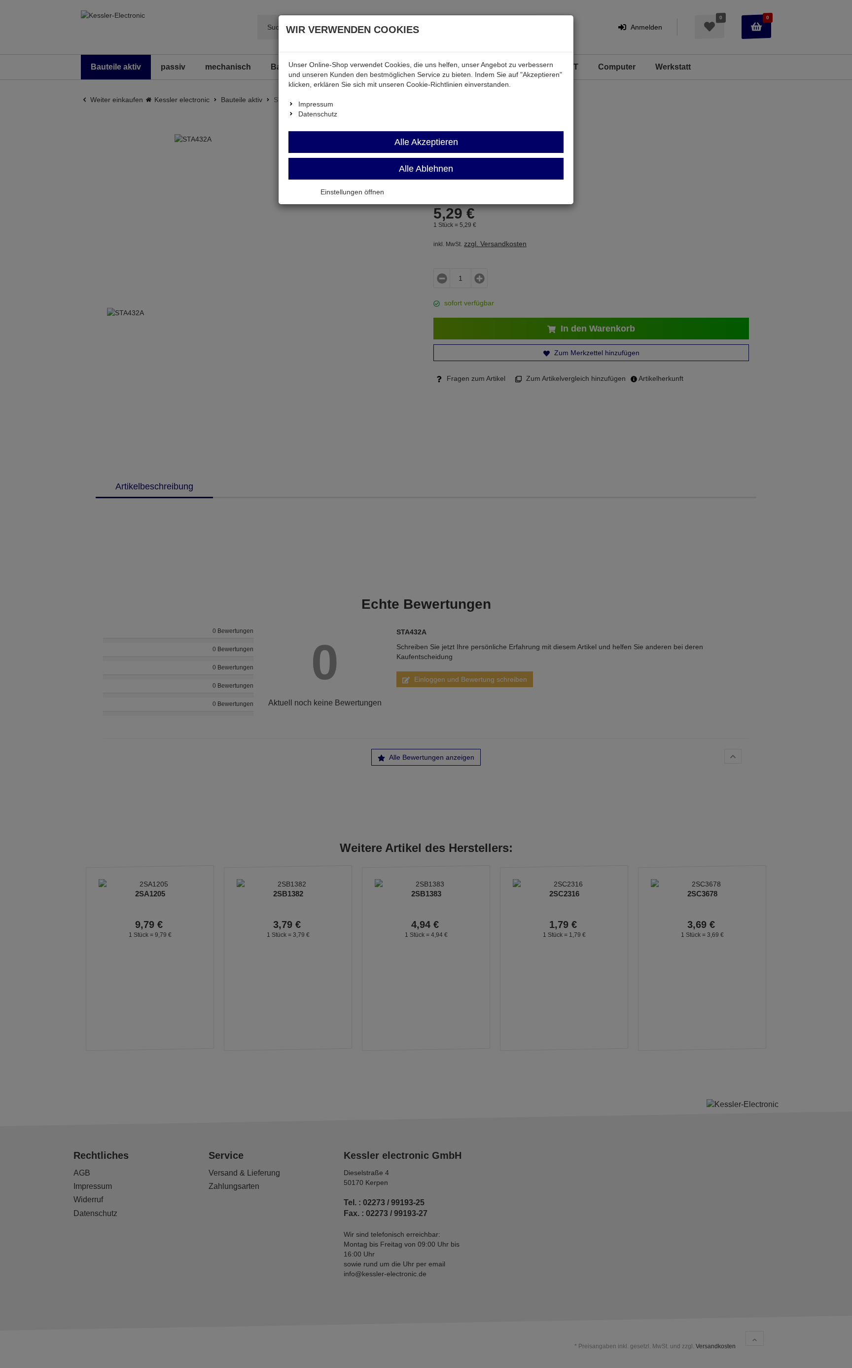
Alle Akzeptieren (426, 142)
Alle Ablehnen (426, 169)
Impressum (315, 104)
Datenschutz (317, 114)
